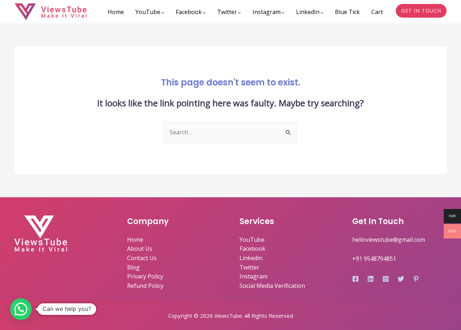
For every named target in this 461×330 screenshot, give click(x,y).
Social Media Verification (272, 286)
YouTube (147, 12)
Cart (377, 12)
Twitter (227, 12)
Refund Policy (145, 286)
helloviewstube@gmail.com (388, 240)
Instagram (266, 12)
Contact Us (142, 258)
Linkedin (251, 258)
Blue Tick (347, 12)
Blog (133, 267)
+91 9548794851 (374, 259)
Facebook (189, 12)
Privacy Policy (145, 276)
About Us (139, 249)
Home (116, 12)
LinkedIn (307, 12)
